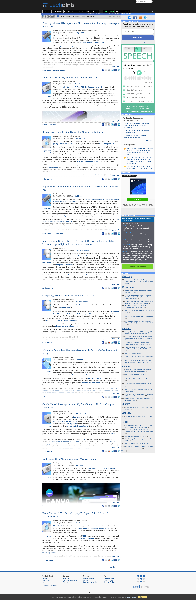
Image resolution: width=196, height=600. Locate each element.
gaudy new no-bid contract (63, 144)
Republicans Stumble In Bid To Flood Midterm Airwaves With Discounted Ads (80, 188)
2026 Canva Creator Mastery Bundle (101, 468)
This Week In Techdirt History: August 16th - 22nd (138, 416)
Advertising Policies (70, 580)
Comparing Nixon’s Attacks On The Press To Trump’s (69, 295)
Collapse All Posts (112, 13)
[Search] (153, 1)
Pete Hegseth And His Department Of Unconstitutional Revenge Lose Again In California (80, 24)
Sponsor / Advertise (90, 582)
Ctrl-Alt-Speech (92, 11)
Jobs (112, 11)
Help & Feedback (89, 578)
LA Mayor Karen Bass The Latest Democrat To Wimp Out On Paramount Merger (79, 351)
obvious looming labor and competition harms (89, 375)
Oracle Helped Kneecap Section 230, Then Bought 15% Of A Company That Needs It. (78, 406)
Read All (149, 140)
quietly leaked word (96, 378)
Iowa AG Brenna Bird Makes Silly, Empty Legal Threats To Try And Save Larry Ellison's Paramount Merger (139, 281)
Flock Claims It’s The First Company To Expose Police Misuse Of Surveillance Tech (75, 514)
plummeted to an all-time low (66, 326)
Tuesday (126, 328)
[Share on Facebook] (115, 70)
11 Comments (47, 560)
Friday (125, 422)
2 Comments (58, 233)
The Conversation (82, 305)
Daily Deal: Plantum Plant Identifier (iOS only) (137, 443)
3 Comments (47, 451)
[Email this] (106, 70)
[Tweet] (112, 70)
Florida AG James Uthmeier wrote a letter (77, 275)
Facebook (46, 580)
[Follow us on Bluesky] (129, 17)
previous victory (66, 46)
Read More (46, 70)
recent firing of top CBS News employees (61, 320)
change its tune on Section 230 (65, 421)
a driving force (71, 424)
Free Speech (69, 11)
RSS (44, 582)
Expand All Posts (95, 13)
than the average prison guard (88, 161)
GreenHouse (57, 11)
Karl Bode (78, 196)
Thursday (127, 276)
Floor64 (104, 593)
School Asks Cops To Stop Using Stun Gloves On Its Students (73, 132)
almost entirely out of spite (77, 426)
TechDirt (46, 11)
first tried (76, 417)
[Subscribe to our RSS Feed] (140, 17)
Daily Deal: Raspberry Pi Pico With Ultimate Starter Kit (70, 77)
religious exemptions (64, 265)
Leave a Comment (60, 70)
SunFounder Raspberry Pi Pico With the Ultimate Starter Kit (79, 87)
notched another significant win (91, 42)
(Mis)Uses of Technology (47, 151)
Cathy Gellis (79, 33)
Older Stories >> (114, 567)
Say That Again (46, 262)
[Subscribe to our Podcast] (145, 17)
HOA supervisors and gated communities (94, 528)
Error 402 (80, 11)
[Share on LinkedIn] (119, 70)
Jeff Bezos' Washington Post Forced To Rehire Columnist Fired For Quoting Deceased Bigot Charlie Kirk (139, 323)
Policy (49, 426)
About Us (66, 578)
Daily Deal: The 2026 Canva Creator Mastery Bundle (69, 458)
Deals (105, 11)
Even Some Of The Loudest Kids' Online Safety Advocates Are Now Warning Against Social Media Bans (138, 385)
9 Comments (47, 179)
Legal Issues (47, 44)
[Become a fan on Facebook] (135, 17)
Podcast (45, 584)
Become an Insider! (137, 267)
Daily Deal (78, 84)
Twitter (44, 578)
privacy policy (141, 42)
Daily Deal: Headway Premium (133, 353)
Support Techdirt (123, 11)
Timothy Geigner (82, 250)
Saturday (126, 413)
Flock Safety (58, 526)
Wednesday (128, 287)
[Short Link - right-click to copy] (103, 70)
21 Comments (47, 288)
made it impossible (106, 144)
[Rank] (125, 149)
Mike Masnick (81, 414)
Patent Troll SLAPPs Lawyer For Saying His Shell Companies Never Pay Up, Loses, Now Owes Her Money (138, 338)
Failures (49, 371)
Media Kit (86, 580)
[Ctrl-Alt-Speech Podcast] (137, 53)
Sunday (126, 404)
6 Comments (47, 342)
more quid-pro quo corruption (68, 216)
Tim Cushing (80, 138)
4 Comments (47, 397)
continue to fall (81, 256)
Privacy (65, 582)
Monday (126, 366)
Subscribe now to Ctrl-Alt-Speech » (138, 111)
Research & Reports (49, 585)
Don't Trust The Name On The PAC (135, 374)
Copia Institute (109, 578)
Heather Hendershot (83, 302)
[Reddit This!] (109, 70)
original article (65, 307)
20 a (87, 538)
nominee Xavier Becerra (91, 383)
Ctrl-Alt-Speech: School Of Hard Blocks (136, 436)
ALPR (84, 536)
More (123, 451)
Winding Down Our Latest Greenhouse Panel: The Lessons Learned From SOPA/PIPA (136, 125)
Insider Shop (108, 580)
